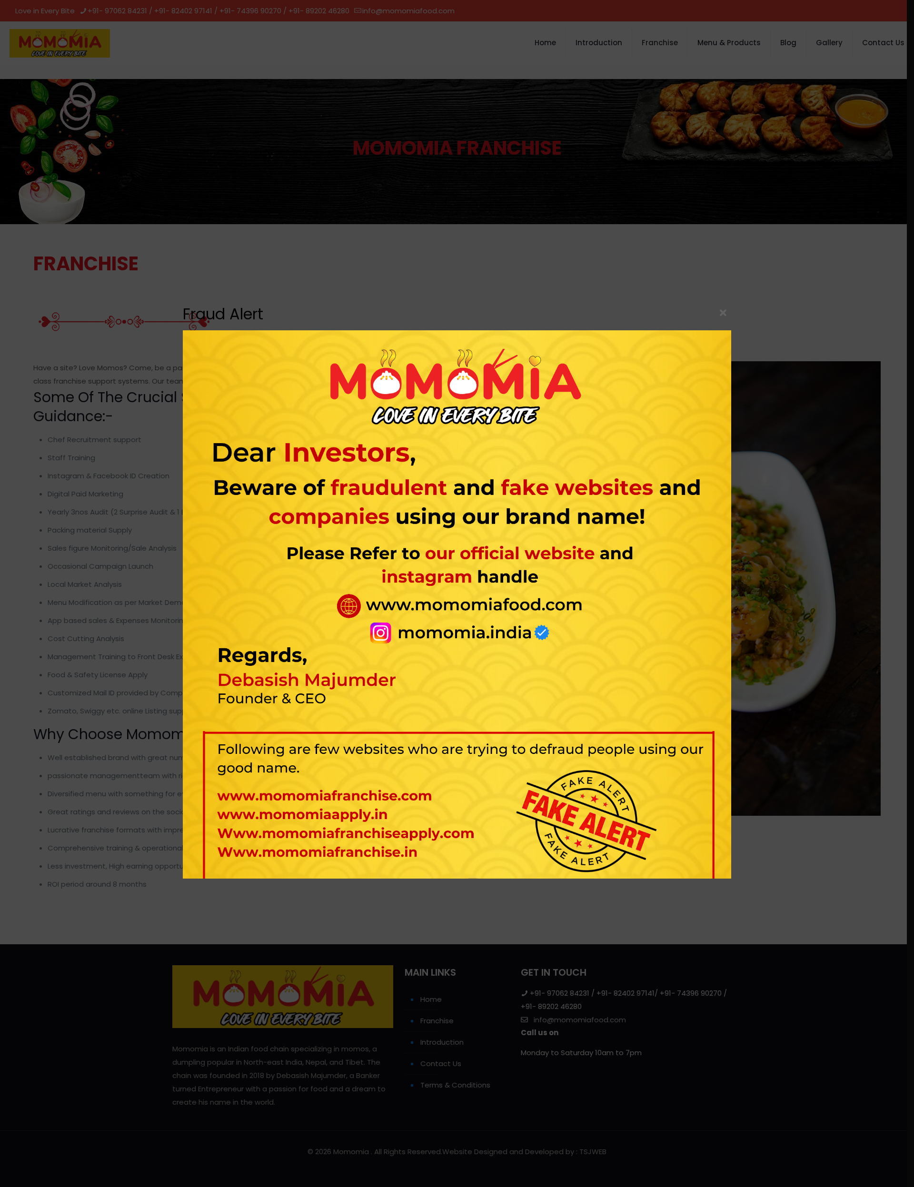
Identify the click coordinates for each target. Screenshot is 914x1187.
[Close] (723, 313)
